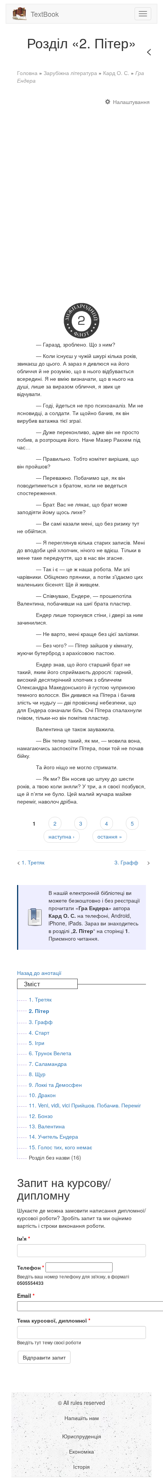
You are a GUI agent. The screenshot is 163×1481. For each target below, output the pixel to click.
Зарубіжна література (70, 73)
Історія (81, 1466)
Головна (27, 73)
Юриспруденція (81, 1436)
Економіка (81, 1451)
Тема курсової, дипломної (53, 1320)
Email (25, 1295)
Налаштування (131, 101)
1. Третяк (33, 862)
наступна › (62, 836)
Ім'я (23, 1238)
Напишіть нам (81, 1418)
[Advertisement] (81, 196)
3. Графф (126, 862)
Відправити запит (44, 1357)
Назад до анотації (39, 972)
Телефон (30, 1267)
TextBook (45, 14)
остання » (109, 836)
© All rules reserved (81, 1402)
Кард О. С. (116, 73)
